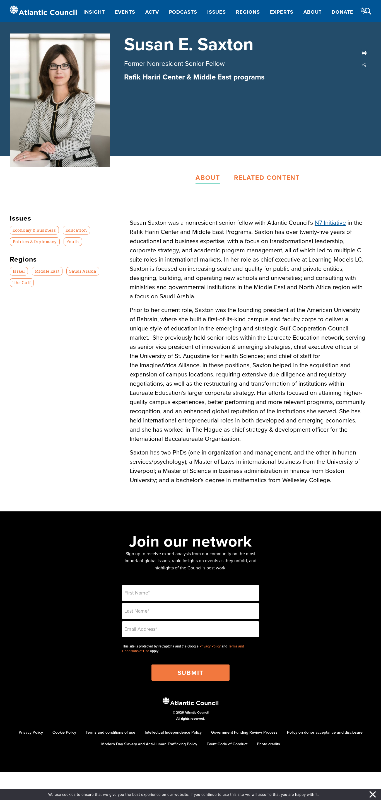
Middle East (47, 271)
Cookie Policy (64, 732)
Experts (281, 12)
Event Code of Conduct (227, 744)
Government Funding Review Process (244, 732)
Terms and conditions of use (110, 732)
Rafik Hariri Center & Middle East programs (194, 77)
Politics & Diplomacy (35, 241)
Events (125, 12)
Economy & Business (34, 230)
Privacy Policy (210, 646)
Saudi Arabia (82, 271)
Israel (19, 271)
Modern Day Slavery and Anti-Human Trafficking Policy (149, 744)
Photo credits (268, 744)
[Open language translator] (364, 11)
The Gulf (22, 282)
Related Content (267, 177)
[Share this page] (364, 65)
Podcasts (183, 12)
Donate (342, 12)
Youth (72, 241)
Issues (216, 12)
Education (76, 230)
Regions (248, 12)
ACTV (152, 12)
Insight (94, 12)
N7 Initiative (330, 222)
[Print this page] (364, 53)
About (312, 12)
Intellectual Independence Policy (173, 732)
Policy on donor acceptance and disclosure (325, 732)
